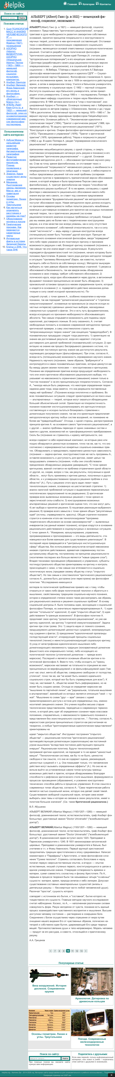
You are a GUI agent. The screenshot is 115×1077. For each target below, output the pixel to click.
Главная (72, 4)
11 (72, 951)
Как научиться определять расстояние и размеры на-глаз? (16, 211)
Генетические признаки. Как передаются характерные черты (13, 230)
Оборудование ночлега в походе (15, 220)
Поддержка (108, 1072)
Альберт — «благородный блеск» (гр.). (14, 99)
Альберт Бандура (16, 82)
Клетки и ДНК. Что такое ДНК (16, 248)
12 (77, 951)
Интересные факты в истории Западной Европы (16, 241)
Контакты (105, 4)
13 (81, 951)
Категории (88, 4)
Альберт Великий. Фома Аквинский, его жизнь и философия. (16, 89)
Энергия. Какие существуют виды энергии (16, 176)
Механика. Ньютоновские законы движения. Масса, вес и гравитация (16, 188)
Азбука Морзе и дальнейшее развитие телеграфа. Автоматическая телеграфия (15, 147)
